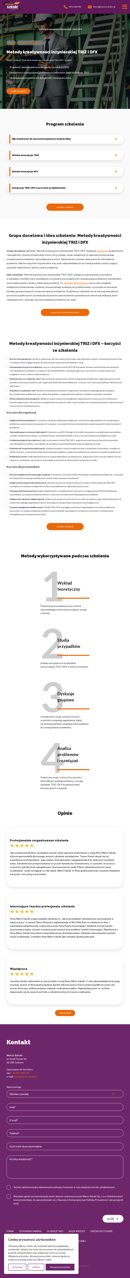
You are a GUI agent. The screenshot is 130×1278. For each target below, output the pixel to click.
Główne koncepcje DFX (25, 171)
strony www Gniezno (81, 1266)
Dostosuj (17, 1267)
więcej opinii (65, 1012)
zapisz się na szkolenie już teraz (65, 312)
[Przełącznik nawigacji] (124, 7)
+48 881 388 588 (20, 1073)
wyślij (110, 1219)
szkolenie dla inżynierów (76, 282)
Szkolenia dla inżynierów (24, 29)
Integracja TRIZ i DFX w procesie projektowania (39, 188)
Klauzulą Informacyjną (69, 1199)
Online (11, 42)
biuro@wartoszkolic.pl (25, 1076)
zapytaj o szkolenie (65, 207)
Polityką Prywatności (97, 1199)
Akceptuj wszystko (60, 1267)
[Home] (8, 29)
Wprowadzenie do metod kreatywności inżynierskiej (41, 139)
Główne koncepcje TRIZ (25, 155)
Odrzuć (36, 1267)
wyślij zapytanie (18, 91)
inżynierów (102, 250)
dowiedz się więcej (65, 526)
